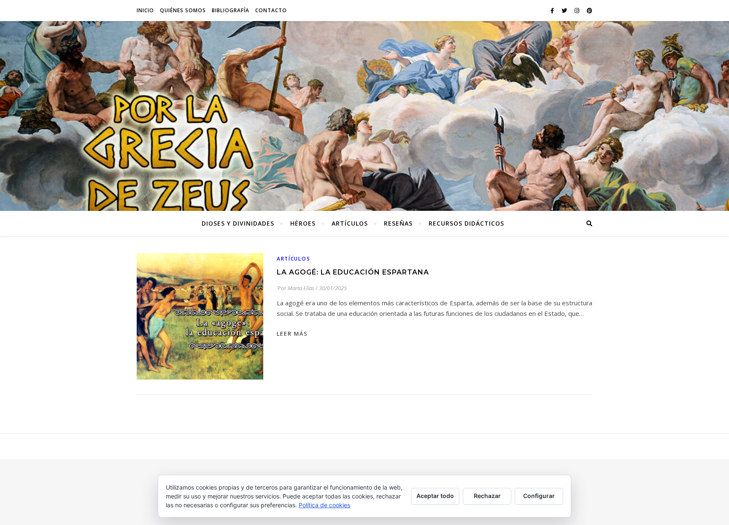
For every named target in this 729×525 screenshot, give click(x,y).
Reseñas (398, 223)
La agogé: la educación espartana (353, 272)
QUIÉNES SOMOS (183, 10)
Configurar (539, 495)
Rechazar (487, 495)
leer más (292, 333)
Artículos (350, 223)
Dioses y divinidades (238, 223)
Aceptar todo (435, 495)
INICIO (145, 10)
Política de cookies (324, 505)
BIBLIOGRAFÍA (230, 10)
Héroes (303, 223)
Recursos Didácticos (466, 223)
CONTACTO (271, 10)
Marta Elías (301, 288)
